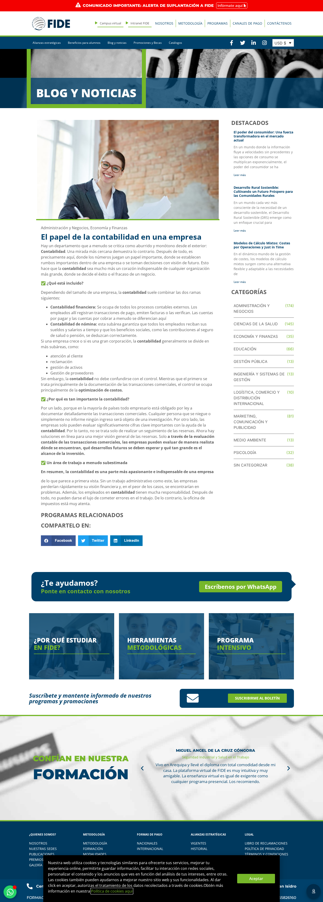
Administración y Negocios (64, 227)
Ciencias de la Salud (256, 323)
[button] (58, 540)
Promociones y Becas (148, 43)
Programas (217, 23)
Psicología (245, 452)
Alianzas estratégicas (47, 43)
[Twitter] (242, 43)
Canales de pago (247, 23)
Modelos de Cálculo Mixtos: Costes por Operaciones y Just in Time (262, 245)
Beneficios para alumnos (84, 43)
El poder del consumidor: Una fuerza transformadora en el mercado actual (263, 136)
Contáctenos (279, 23)
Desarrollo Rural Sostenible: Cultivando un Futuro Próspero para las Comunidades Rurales (263, 191)
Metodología (190, 23)
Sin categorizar (250, 465)
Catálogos (175, 43)
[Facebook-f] (231, 43)
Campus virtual (110, 23)
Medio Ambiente (250, 440)
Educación (245, 349)
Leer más (240, 175)
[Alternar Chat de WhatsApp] (10, 891)
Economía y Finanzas (108, 227)
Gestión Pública (250, 361)
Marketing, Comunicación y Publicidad (251, 422)
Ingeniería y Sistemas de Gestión (259, 377)
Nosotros (164, 23)
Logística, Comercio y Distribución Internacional (257, 398)
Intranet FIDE (140, 23)
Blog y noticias (117, 43)
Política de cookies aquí (112, 891)
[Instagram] (264, 43)
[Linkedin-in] (253, 43)
